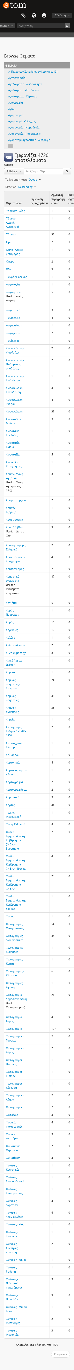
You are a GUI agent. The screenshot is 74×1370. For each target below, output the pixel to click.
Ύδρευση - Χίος (15, 211)
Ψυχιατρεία (13, 318)
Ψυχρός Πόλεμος (16, 277)
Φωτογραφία (14, 1029)
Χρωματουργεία (16, 500)
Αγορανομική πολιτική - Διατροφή (29, 140)
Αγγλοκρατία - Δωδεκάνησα (25, 84)
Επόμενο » (60, 1354)
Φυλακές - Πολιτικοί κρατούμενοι (14, 1283)
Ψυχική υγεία (14, 292)
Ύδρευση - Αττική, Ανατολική (12, 223)
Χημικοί (11, 672)
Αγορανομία (15, 115)
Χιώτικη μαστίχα (16, 653)
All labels (12, 171)
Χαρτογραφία (14, 782)
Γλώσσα (34, 15)
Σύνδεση (60, 15)
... (11, 146)
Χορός (10, 622)
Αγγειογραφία (16, 78)
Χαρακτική (12, 797)
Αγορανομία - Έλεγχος (22, 121)
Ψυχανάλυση (14, 325)
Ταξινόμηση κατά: (16, 179)
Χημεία (10, 719)
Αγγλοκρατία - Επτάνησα (23, 90)
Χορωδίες (12, 630)
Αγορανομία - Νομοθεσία (23, 127)
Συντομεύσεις (44, 15)
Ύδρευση (11, 234)
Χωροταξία (13, 454)
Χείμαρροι (12, 755)
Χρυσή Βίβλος (14, 527)
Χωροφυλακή (14, 411)
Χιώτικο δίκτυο (15, 645)
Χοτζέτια (11, 603)
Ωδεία (9, 269)
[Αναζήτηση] (67, 25)
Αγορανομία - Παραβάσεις (24, 133)
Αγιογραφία (15, 102)
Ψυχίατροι (12, 341)
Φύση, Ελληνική (15, 824)
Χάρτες (10, 805)
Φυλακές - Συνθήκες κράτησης (12, 1248)
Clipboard (23, 15)
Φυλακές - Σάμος (16, 1260)
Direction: (11, 187)
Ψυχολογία (13, 284)
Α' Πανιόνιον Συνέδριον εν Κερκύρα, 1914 (33, 71)
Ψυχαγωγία (13, 333)
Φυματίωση (13, 1158)
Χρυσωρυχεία (14, 519)
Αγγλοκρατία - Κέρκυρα (22, 96)
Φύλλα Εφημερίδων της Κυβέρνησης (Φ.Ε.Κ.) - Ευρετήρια (16, 840)
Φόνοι (10, 916)
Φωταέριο (12, 1115)
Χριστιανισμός (15, 569)
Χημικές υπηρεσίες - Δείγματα (13, 684)
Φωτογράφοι (14, 1107)
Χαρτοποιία (13, 762)
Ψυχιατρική (13, 310)
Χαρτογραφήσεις (16, 789)
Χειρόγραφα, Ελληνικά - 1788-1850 (16, 731)
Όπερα (10, 261)
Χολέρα (10, 637)
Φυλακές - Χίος (15, 1224)
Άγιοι (11, 109)
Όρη (9, 242)
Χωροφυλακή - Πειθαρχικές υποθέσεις (15, 364)
